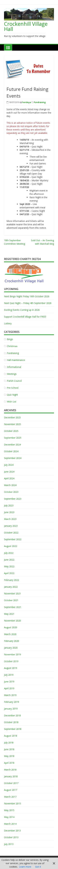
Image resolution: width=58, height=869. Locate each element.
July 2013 (8, 844)
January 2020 (11, 647)
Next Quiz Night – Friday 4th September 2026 (27, 303)
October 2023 (11, 491)
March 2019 (10, 695)
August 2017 (10, 789)
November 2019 (12, 654)
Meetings (12, 373)
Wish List (11, 401)
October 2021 (11, 600)
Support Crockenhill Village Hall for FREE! (25, 316)
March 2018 (10, 769)
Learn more (25, 866)
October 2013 (11, 837)
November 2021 (12, 593)
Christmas (12, 346)
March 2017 (10, 796)
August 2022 (10, 546)
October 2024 (11, 451)
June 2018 (9, 749)
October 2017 (11, 783)
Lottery (8, 323)
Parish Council (14, 380)
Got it (38, 866)
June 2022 (9, 559)
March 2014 (10, 823)
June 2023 (9, 512)
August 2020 (10, 627)
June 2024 (9, 471)
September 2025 (12, 437)
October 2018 (11, 722)
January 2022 (11, 586)
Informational (14, 366)
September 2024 (12, 458)
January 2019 (11, 708)
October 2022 (11, 532)
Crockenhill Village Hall (26, 26)
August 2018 (10, 735)
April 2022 (9, 573)
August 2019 (10, 668)
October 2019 (11, 661)
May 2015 (9, 810)
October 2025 (11, 430)
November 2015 (12, 803)
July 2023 (8, 505)
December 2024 (12, 444)
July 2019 (8, 674)
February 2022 (11, 579)
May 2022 (9, 566)
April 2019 (9, 688)
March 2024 (10, 485)
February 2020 (11, 640)
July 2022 (8, 552)
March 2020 (10, 634)
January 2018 (11, 776)
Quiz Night (12, 394)
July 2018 (8, 742)
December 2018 (12, 715)
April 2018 (9, 762)
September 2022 (12, 539)
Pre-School (12, 387)
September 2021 (12, 607)
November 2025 (12, 424)
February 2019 (11, 701)
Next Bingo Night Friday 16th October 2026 (26, 296)
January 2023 (11, 525)
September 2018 (12, 728)
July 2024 (8, 464)
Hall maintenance (16, 360)
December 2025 (12, 417)
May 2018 (9, 756)
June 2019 (9, 681)
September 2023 (12, 498)
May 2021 (9, 613)
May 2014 (9, 817)
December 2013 (12, 830)
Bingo (10, 339)
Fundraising (39, 102)
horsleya (26, 102)
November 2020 (12, 620)
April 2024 (9, 478)
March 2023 (10, 519)
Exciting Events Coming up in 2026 (22, 309)
